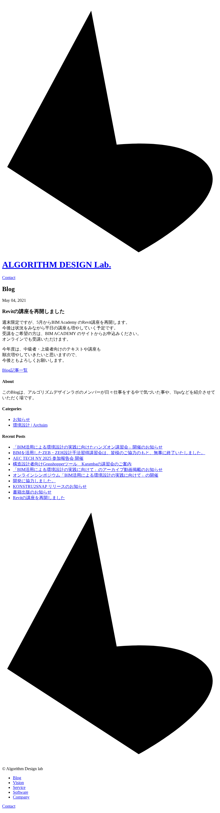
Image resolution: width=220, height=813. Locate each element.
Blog (17, 778)
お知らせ (21, 419)
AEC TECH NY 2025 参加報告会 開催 (48, 458)
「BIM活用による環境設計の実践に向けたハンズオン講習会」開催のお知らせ (88, 447)
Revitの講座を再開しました (39, 497)
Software (20, 792)
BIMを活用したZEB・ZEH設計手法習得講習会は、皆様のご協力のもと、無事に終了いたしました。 (109, 452)
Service (19, 787)
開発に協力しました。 (34, 481)
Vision (18, 782)
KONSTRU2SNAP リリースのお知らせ (50, 486)
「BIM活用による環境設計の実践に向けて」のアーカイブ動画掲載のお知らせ (88, 469)
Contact (8, 806)
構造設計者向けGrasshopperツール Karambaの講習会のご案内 (72, 464)
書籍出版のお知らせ (32, 492)
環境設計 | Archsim (30, 425)
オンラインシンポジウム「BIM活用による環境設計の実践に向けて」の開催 (85, 475)
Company (21, 797)
